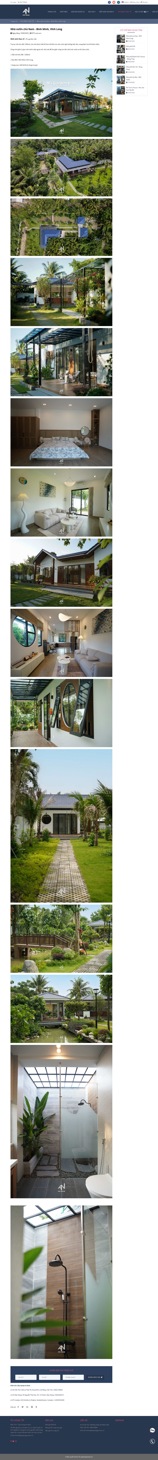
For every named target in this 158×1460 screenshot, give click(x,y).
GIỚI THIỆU (64, 12)
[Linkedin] (27, 1407)
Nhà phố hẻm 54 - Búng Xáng (134, 68)
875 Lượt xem (36, 33)
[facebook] (110, 2)
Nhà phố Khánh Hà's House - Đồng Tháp (135, 58)
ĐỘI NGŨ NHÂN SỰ (78, 12)
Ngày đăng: (16, 33)
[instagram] (119, 2)
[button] (126, 2)
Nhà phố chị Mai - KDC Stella (133, 78)
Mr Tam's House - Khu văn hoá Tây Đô (135, 89)
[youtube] (114, 2)
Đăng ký (145, 2)
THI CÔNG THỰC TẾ (124, 12)
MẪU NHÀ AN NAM (106, 12)
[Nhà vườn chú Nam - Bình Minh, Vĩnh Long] (26, 11)
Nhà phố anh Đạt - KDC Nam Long (134, 37)
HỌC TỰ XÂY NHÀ (141, 12)
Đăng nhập (135, 2)
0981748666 (23, 2)
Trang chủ (13, 21)
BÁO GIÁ (91, 12)
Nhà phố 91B (130, 46)
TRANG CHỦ (52, 12)
